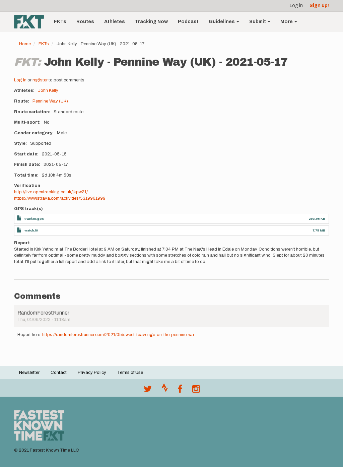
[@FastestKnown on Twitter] (148, 390)
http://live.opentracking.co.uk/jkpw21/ (51, 192)
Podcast (188, 21)
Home (25, 44)
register (40, 80)
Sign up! (319, 5)
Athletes (114, 21)
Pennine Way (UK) (50, 101)
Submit (258, 21)
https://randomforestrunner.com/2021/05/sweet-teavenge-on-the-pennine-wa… (120, 334)
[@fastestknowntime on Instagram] (196, 390)
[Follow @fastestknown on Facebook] (180, 390)
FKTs (60, 21)
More (287, 21)
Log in (296, 5)
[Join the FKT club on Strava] (164, 390)
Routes (85, 21)
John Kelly (48, 90)
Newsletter (29, 372)
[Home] (31, 21)
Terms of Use (130, 372)
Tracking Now (151, 21)
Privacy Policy (92, 372)
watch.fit (31, 230)
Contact (59, 372)
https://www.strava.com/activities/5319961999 (60, 198)
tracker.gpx (34, 218)
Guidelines (222, 21)
